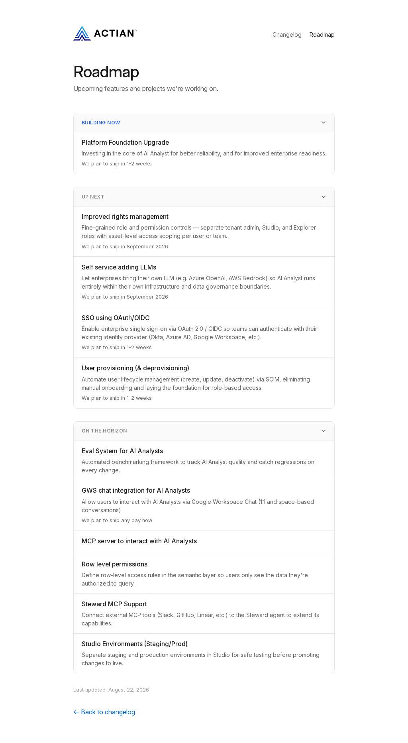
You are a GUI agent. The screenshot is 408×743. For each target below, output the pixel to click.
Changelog (287, 34)
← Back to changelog (104, 712)
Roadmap (322, 34)
